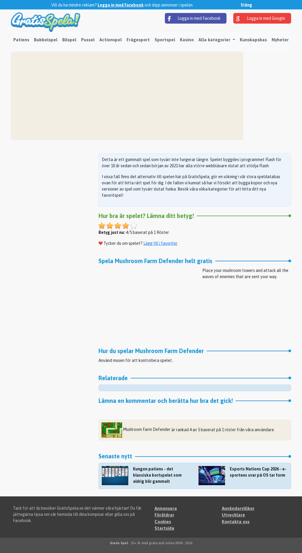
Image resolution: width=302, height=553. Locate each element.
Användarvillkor (238, 508)
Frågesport (138, 39)
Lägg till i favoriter (160, 243)
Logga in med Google (265, 18)
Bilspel (69, 39)
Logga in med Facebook (121, 5)
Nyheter (280, 39)
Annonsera (166, 508)
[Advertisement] (127, 96)
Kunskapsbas (253, 39)
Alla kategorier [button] (215, 39)
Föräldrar (164, 514)
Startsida (164, 528)
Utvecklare (233, 514)
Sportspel (165, 39)
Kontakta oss (236, 521)
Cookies (163, 521)
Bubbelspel (46, 39)
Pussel (88, 39)
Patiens (21, 39)
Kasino (187, 39)
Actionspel (110, 39)
